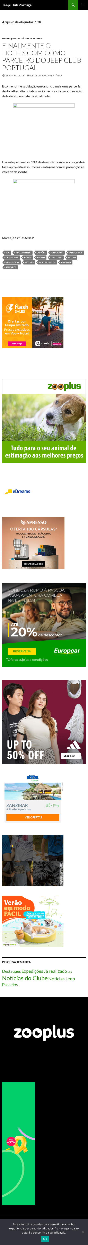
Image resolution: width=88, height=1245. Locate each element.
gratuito (56, 257)
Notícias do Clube (30, 38)
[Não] (83, 1232)
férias (28, 257)
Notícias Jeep (61, 978)
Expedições (32, 971)
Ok (45, 1238)
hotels (29, 262)
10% (8, 252)
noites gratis (47, 262)
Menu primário (83, 5)
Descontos (75, 252)
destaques (12, 257)
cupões (41, 252)
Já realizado (55, 971)
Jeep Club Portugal (17, 5)
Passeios (10, 984)
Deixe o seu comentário (46, 75)
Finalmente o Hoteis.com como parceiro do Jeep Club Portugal (41, 56)
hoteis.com (12, 262)
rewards (11, 267)
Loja (70, 971)
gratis (41, 257)
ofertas (66, 262)
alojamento (23, 252)
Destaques (9, 38)
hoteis (72, 257)
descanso (57, 252)
